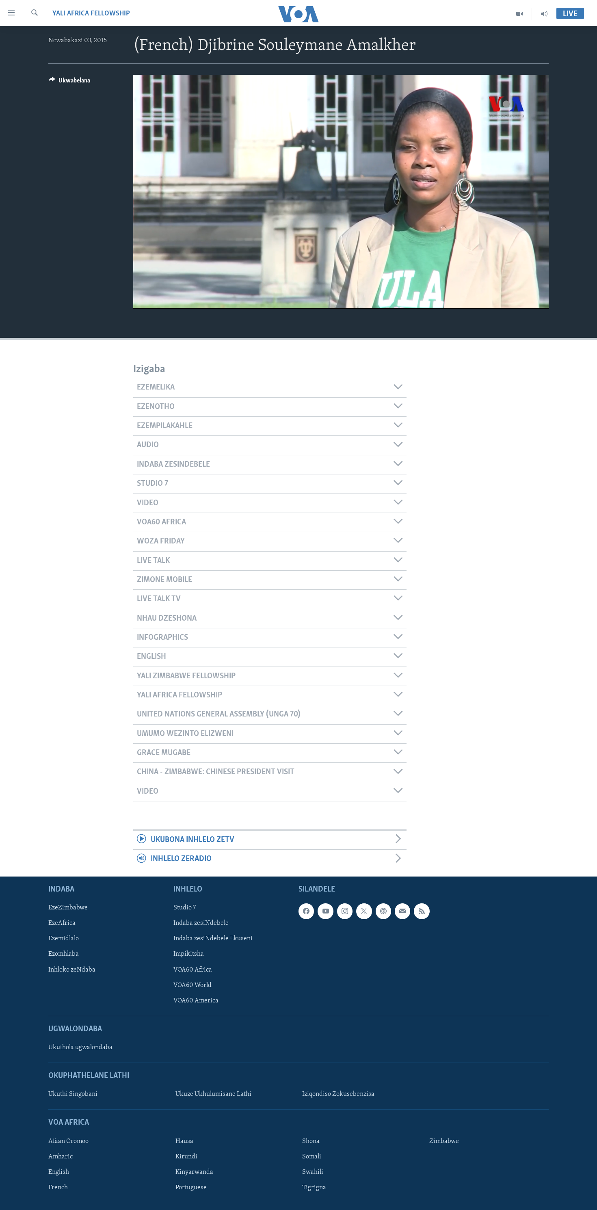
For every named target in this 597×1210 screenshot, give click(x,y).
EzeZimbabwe (68, 908)
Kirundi (186, 1157)
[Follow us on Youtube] (325, 911)
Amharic (60, 1157)
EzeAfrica (62, 923)
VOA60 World (192, 985)
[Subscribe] (402, 911)
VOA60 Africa (192, 969)
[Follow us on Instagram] (345, 911)
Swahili (312, 1172)
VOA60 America (195, 1000)
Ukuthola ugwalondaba (80, 1047)
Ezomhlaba (63, 954)
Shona (311, 1141)
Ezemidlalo (63, 938)
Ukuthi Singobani (72, 1094)
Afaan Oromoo (68, 1141)
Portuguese (191, 1187)
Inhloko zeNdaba (71, 969)
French (58, 1187)
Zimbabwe (444, 1141)
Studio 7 (184, 908)
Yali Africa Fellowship (91, 13)
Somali (311, 1157)
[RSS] (421, 911)
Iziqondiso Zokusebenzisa (338, 1094)
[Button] (69, 82)
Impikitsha (188, 954)
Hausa (184, 1141)
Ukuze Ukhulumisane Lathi (213, 1094)
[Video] (519, 14)
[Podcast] (383, 911)
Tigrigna (314, 1187)
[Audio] (544, 14)
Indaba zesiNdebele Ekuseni (213, 938)
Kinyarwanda (194, 1172)
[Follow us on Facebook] (306, 911)
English (58, 1172)
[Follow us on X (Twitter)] (364, 911)
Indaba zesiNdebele (201, 923)
